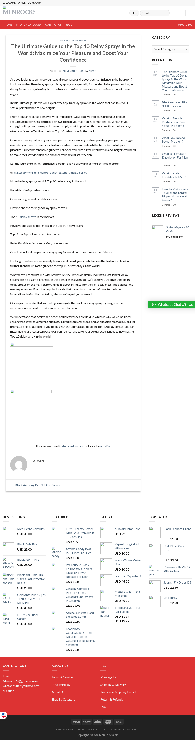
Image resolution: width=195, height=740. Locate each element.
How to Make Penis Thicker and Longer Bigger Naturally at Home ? (175, 194)
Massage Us (108, 677)
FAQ (103, 706)
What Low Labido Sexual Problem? (173, 139)
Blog (68, 24)
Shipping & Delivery (113, 684)
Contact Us (53, 24)
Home (9, 24)
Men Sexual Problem (73, 40)
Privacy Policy (61, 684)
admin (93, 71)
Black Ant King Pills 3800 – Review (37, 485)
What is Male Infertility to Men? (174, 175)
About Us (58, 692)
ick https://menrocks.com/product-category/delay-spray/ (50, 172)
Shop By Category (29, 24)
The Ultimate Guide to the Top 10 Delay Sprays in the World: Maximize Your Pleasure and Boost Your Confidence (175, 81)
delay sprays (28, 216)
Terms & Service (62, 677)
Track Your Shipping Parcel (118, 692)
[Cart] (190, 13)
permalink (104, 446)
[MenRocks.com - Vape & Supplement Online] (19, 13)
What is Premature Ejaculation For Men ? (175, 157)
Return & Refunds (111, 699)
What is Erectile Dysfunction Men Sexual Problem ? (173, 121)
